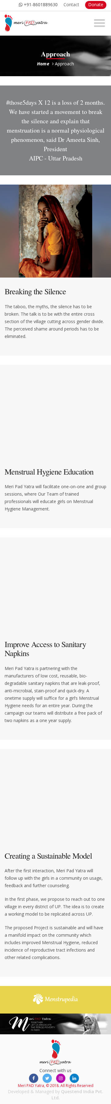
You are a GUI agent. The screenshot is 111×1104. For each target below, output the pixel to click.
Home (43, 64)
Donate (95, 4)
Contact (71, 4)
